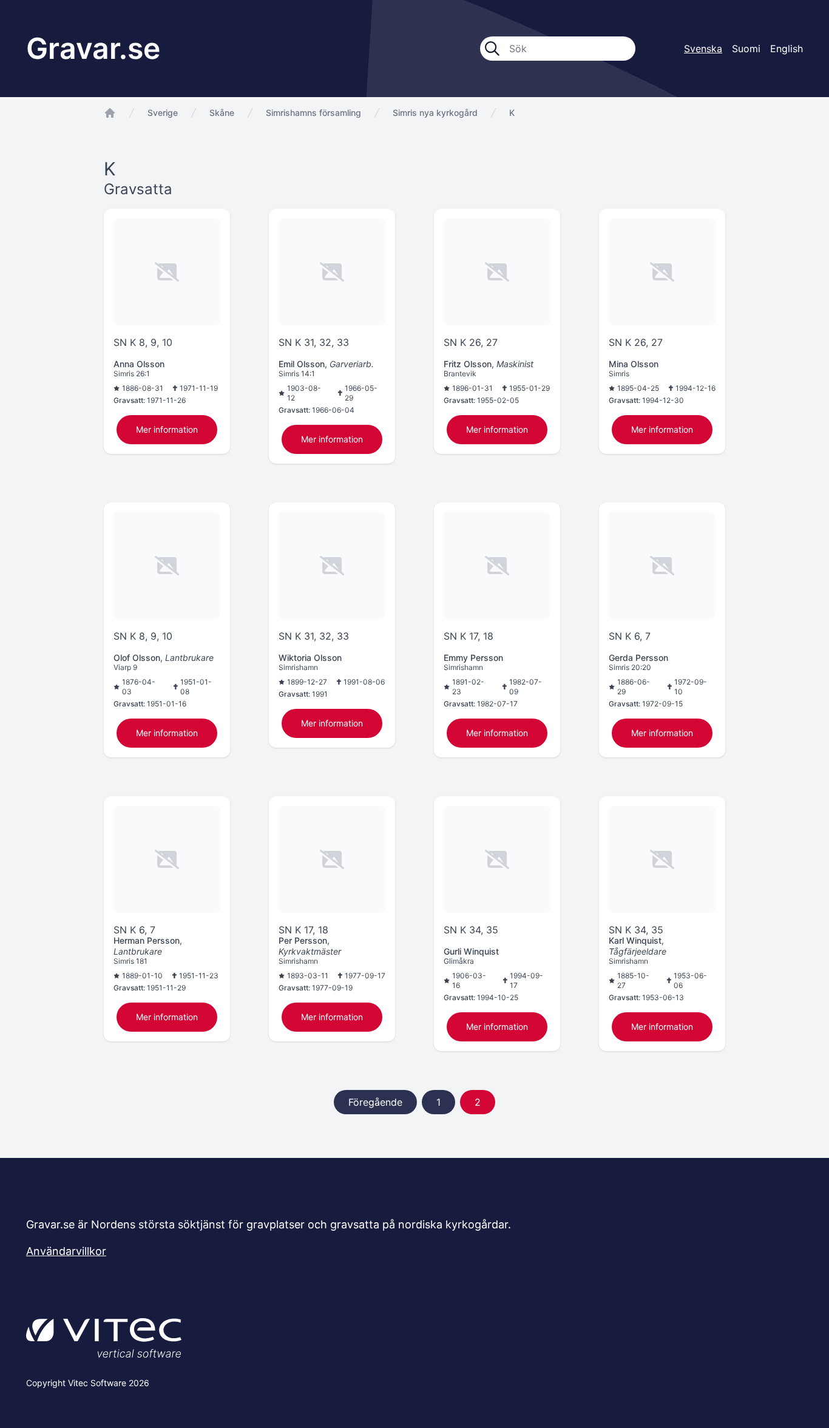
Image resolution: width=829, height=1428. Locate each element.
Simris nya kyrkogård (435, 112)
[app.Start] (110, 113)
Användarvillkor (66, 1251)
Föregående (375, 1102)
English (786, 48)
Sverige (162, 112)
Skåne (221, 112)
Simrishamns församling (313, 112)
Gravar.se (93, 48)
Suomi (746, 48)
